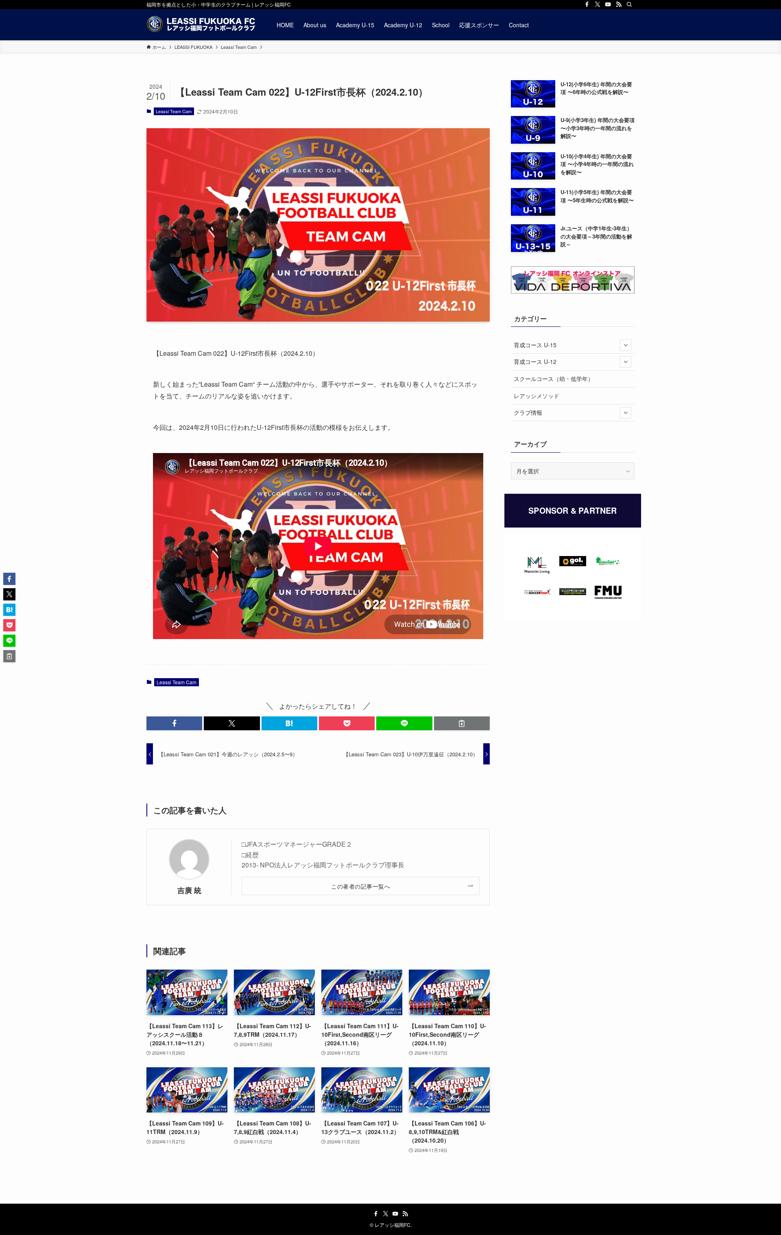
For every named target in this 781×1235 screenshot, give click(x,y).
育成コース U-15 (535, 345)
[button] (174, 723)
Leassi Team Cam (174, 111)
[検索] (629, 4)
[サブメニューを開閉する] (625, 345)
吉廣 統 (189, 890)
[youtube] (608, 4)
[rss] (618, 4)
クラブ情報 (528, 412)
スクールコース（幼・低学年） (553, 378)
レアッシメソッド (536, 396)
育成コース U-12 (535, 361)
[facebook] (587, 4)
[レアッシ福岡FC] (200, 24)
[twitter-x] (597, 4)
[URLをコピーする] (462, 723)
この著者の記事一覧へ (360, 886)
